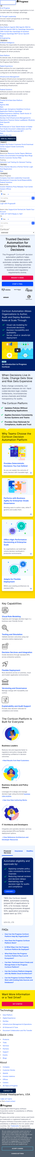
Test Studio (4, 129)
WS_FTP (8, 135)
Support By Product (7, 144)
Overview (4, 233)
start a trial (17, 284)
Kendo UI (28, 113)
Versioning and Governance (14, 688)
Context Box (8, 31)
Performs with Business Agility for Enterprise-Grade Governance (16, 500)
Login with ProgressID (7, 203)
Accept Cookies (17, 1148)
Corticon (27, 109)
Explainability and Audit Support (16, 706)
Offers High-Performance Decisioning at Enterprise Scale (15, 542)
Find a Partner (5, 167)
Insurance (19, 851)
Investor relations (9, 1076)
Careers (3, 189)
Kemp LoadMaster (21, 120)
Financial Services (7, 852)
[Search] (1, 191)
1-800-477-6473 (6, 214)
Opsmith (14, 35)
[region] (17, 1143)
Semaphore (12, 109)
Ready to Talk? (17, 214)
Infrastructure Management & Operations (17, 1024)
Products (4, 98)
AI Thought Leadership (8, 16)
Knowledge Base (22, 155)
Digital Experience (6, 66)
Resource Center (14, 153)
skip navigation (8, 2)
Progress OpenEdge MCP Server (11, 34)
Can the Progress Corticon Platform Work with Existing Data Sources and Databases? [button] (19, 980)
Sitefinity (16, 113)
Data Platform (5, 27)
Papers (22, 153)
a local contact (10, 1101)
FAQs (19, 158)
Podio (9, 116)
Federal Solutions (6, 89)
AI (1, 6)
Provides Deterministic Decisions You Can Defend (16, 464)
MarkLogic (3, 109)
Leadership (18, 178)
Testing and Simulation (12, 634)
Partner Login (28, 167)
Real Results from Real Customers (16, 761)
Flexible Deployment (11, 670)
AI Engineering (5, 38)
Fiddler (30, 127)
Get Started (17, 1004)
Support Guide (10, 147)
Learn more (9, 891)
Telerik (22, 113)
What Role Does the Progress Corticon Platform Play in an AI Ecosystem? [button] (16, 956)
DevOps (3, 118)
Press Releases (18, 187)
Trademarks (15, 1126)
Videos (2, 155)
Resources (4, 151)
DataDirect (20, 109)
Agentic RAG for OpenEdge (16, 29)
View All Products (8, 139)
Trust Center (28, 187)
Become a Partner (16, 167)
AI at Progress (5, 8)
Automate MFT (12, 132)
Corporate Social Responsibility (21, 180)
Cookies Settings (17, 1153)
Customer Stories (11, 158)
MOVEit (14, 116)
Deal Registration (6, 170)
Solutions (4, 40)
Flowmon (11, 120)
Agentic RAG (14, 27)
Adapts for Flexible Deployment (12, 580)
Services (3, 149)
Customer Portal (20, 144)
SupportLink (12, 209)
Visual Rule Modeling (11, 616)
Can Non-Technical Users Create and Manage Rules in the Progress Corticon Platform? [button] (19, 965)
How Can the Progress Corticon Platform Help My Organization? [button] (17, 935)
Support (3, 142)
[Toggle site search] (1, 216)
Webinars (28, 153)
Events (2, 158)
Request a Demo (17, 278)
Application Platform (7, 111)
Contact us (8, 1091)
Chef (7, 118)
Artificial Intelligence (7, 43)
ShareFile (3, 116)
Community (20, 147)
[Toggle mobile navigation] (1, 226)
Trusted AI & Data (6, 100)
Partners (4, 164)
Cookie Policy (15, 1141)
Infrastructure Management (9, 77)
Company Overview (7, 178)
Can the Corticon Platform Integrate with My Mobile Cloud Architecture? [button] (18, 972)
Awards (5, 1073)
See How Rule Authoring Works (15, 800)
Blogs (30, 155)
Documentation (10, 155)
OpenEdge (18, 111)
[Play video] (17, 350)
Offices (8, 189)
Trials (5, 1042)
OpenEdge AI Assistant (21, 31)
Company (4, 173)
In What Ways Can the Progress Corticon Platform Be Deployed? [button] (17, 948)
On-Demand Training (24, 162)
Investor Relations (6, 187)
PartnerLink (22, 209)
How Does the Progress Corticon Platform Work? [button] (17, 942)
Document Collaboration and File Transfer (17, 1030)
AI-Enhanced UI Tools (7, 127)
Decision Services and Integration (17, 652)
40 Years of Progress (10, 1086)
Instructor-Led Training (8, 162)
